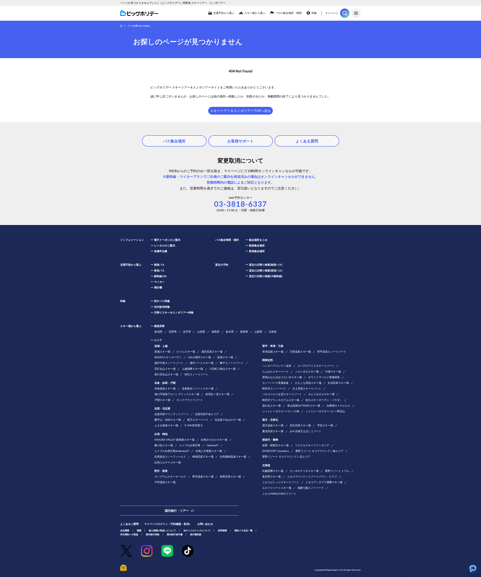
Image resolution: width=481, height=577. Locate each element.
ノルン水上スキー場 (307, 371)
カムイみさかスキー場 (321, 394)
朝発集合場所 (257, 245)
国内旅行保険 (152, 534)
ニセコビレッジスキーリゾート (280, 482)
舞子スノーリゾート (232, 362)
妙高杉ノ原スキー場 (217, 394)
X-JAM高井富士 (194, 425)
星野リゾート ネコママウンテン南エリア (319, 450)
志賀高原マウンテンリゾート (171, 414)
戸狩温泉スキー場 (164, 482)
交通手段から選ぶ (223, 12)
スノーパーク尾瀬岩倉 (275, 382)
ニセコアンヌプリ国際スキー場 (324, 482)
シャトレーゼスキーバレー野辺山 (325, 411)
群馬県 (244, 331)
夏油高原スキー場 (272, 431)
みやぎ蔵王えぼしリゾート (305, 431)
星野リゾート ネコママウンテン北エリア (286, 456)
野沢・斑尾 (161, 470)
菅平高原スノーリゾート (331, 351)
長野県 (173, 331)
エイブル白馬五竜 (189, 445)
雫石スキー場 (325, 425)
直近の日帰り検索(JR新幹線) (266, 276)
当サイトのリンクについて (196, 530)
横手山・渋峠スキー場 (167, 419)
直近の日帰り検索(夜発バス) (265, 270)
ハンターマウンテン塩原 (276, 365)
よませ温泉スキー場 (166, 425)
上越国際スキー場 (192, 368)
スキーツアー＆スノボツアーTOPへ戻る (240, 111)
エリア (158, 340)
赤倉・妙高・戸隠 (164, 382)
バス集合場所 (174, 141)
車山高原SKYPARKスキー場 (303, 405)
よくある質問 (307, 141)
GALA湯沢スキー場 (199, 357)
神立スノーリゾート (196, 374)
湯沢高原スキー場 (211, 351)
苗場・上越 (161, 345)
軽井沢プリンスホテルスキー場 (280, 399)
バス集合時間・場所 (227, 239)
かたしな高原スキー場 (308, 382)
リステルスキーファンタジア (312, 445)
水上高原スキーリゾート (306, 388)
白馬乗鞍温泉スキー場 (233, 456)
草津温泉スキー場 (272, 351)
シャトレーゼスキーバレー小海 (280, 411)
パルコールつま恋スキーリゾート (282, 394)
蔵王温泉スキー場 (272, 425)
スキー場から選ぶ (254, 12)
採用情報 (222, 530)
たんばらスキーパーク (275, 371)
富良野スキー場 (271, 476)
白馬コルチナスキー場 (167, 462)
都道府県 (159, 326)
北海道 (273, 331)
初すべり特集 (162, 301)
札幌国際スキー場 (272, 470)
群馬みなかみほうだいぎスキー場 (282, 377)
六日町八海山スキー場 (222, 368)
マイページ (331, 13)
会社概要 (124, 530)
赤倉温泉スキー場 (164, 388)
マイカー (159, 281)
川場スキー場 (333, 371)
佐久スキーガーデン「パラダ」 (324, 399)
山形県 (201, 331)
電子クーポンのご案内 (167, 239)
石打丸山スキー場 (164, 368)
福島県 (215, 331)
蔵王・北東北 (270, 419)
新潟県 (158, 331)
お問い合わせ (205, 523)
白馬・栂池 (161, 434)
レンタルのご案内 (164, 245)
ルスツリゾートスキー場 (276, 487)
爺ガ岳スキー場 (163, 445)
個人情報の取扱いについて (162, 530)
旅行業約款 (195, 534)
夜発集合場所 (257, 251)
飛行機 (158, 287)
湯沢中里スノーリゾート (168, 362)
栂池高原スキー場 (202, 456)
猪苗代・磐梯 (270, 439)
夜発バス (159, 270)
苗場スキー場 (162, 351)
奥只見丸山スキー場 (166, 374)
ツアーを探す (344, 13)
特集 (314, 12)
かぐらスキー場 (186, 351)
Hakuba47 (213, 445)
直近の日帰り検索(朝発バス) (265, 264)
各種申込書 (160, 251)
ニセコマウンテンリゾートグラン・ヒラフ (312, 476)
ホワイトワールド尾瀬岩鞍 (324, 377)
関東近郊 (267, 360)
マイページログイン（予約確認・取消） (168, 523)
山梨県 (258, 331)
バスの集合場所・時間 (288, 12)
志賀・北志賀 (162, 408)
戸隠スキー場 (162, 399)
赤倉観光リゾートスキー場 (197, 388)
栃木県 (230, 331)
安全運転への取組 (129, 534)
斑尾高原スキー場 (230, 476)
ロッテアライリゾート (190, 399)
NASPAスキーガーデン (168, 357)
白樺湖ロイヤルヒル (338, 405)
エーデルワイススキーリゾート (316, 365)
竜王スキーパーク (197, 419)
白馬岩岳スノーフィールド (170, 456)
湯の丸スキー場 (271, 405)
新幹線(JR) (160, 276)
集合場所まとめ (258, 239)
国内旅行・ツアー (177, 510)
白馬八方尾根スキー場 (209, 450)
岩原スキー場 (225, 357)
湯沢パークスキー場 (201, 362)
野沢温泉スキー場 (202, 476)
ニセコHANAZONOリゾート (279, 493)
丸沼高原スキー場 (338, 382)
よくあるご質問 (129, 523)
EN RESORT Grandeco (275, 450)
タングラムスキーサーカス (170, 476)
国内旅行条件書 (175, 534)
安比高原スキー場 (300, 425)
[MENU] (356, 13)
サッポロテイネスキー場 (304, 470)
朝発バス (159, 264)
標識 (139, 530)
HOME (121, 25)
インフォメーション (132, 239)
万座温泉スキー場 (300, 351)
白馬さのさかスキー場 (214, 439)
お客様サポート (240, 141)
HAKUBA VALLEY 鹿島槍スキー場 (174, 439)
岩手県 (187, 331)
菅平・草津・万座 (272, 345)
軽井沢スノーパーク (274, 388)
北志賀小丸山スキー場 (228, 419)
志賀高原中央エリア (207, 414)
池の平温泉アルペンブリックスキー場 (176, 394)
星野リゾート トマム (337, 470)
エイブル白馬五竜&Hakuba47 (171, 450)
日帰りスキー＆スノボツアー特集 (174, 312)
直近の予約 (221, 264)
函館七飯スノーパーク (311, 487)
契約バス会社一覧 (243, 530)
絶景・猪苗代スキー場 (275, 445)
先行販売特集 (162, 306)
